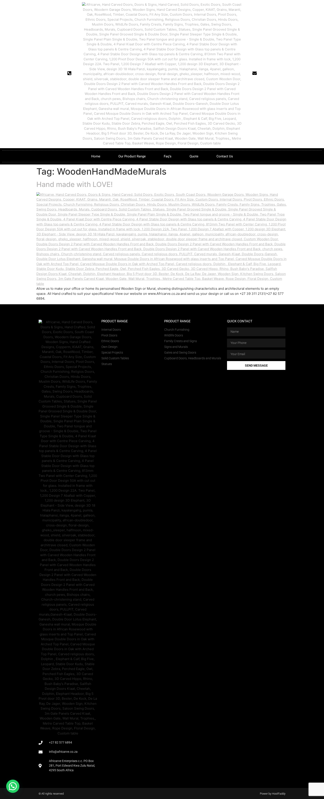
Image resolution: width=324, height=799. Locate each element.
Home (95, 156)
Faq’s (167, 156)
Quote (194, 156)
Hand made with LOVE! (74, 184)
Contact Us (224, 156)
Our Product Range (132, 156)
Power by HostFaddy (272, 793)
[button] (12, 786)
